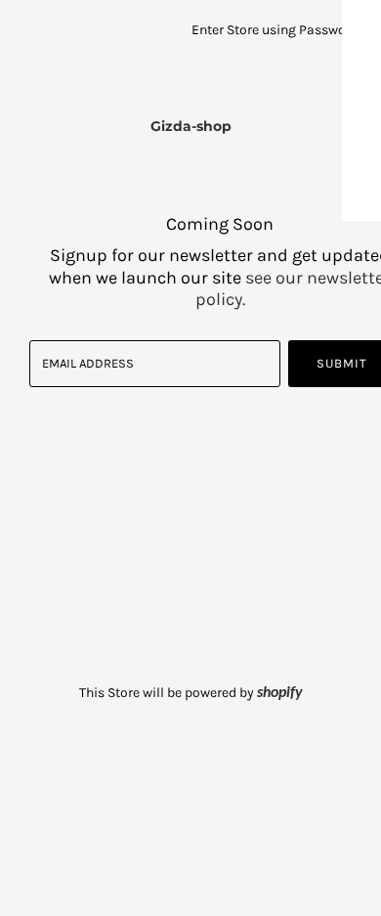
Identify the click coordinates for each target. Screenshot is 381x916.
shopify (280, 693)
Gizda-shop (191, 126)
